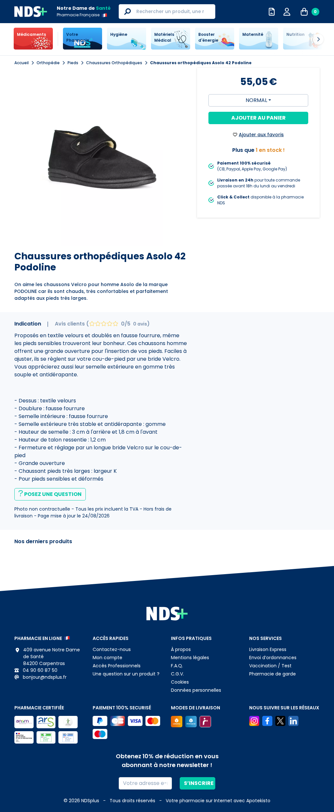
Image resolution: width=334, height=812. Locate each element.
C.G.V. (177, 674)
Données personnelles (196, 690)
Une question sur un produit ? (126, 674)
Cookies (180, 682)
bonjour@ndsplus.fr (44, 677)
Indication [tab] (27, 323)
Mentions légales (190, 657)
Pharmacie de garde (272, 674)
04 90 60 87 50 (39, 670)
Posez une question (53, 494)
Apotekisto (218, 800)
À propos (181, 649)
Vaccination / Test (270, 665)
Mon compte (107, 657)
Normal (256, 100)
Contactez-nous (112, 649)
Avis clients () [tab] (102, 323)
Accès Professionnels (117, 665)
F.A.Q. (177, 665)
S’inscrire (199, 783)
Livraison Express (267, 649)
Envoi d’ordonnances (272, 657)
